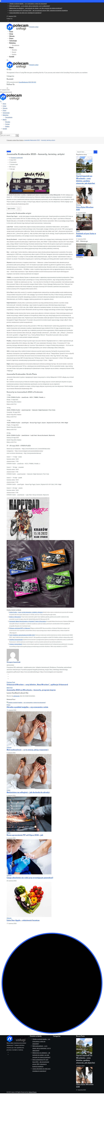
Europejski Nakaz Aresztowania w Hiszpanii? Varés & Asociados (27, 621)
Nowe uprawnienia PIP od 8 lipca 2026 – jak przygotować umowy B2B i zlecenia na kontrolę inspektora (38, 10)
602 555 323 (32, 82)
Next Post (9, 687)
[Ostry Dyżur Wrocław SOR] (84, 195)
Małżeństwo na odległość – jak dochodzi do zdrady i (28, 792)
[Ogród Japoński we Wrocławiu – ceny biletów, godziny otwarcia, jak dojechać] (84, 164)
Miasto (11, 47)
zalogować (16, 696)
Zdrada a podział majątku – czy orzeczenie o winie (27, 707)
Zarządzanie (15, 45)
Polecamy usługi (33, 27)
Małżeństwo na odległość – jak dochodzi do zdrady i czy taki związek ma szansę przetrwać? (35, 8)
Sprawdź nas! (80, 255)
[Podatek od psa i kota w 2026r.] (84, 222)
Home (11, 31)
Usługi (11, 34)
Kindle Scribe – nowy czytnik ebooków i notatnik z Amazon (26, 612)
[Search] (7, 60)
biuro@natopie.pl (23, 82)
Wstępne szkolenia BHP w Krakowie (19, 628)
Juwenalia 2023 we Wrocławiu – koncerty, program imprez (31, 690)
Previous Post (11, 682)
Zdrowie (11, 36)
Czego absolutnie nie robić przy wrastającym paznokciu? (25, 13)
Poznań (14, 52)
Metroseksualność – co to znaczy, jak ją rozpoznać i (28, 750)
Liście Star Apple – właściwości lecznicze (23, 920)
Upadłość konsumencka (16, 639)
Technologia (13, 40)
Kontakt (11, 56)
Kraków (14, 54)
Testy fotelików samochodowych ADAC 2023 (22, 635)
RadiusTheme (32, 1092)
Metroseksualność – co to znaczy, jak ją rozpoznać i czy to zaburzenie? (29, 6)
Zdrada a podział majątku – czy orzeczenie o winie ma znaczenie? (28, 3)
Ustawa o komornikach (15, 644)
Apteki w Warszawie (15, 617)
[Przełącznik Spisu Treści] (18, 208)
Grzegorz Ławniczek (17, 157)
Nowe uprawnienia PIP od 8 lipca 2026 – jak (25, 835)
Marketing (12, 43)
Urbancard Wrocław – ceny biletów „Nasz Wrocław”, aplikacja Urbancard (37, 685)
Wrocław (14, 49)
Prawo (11, 38)
